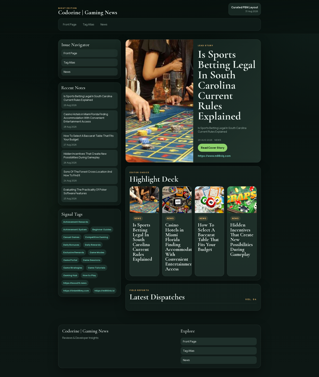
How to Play (89, 275)
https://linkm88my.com (76, 290)
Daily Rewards (93, 244)
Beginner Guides (101, 229)
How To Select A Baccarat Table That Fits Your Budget (208, 237)
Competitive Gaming (96, 237)
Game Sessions (91, 260)
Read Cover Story (212, 148)
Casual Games (71, 237)
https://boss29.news (75, 282)
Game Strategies (72, 267)
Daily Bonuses (71, 244)
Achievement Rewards (75, 221)
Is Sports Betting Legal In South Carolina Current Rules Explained (142, 242)
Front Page (69, 24)
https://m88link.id (104, 290)
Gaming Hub (70, 275)
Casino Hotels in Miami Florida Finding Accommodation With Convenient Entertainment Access (181, 247)
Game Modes (97, 252)
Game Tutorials (96, 267)
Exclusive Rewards (73, 252)
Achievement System (75, 229)
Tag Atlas (88, 24)
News (104, 24)
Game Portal (70, 260)
